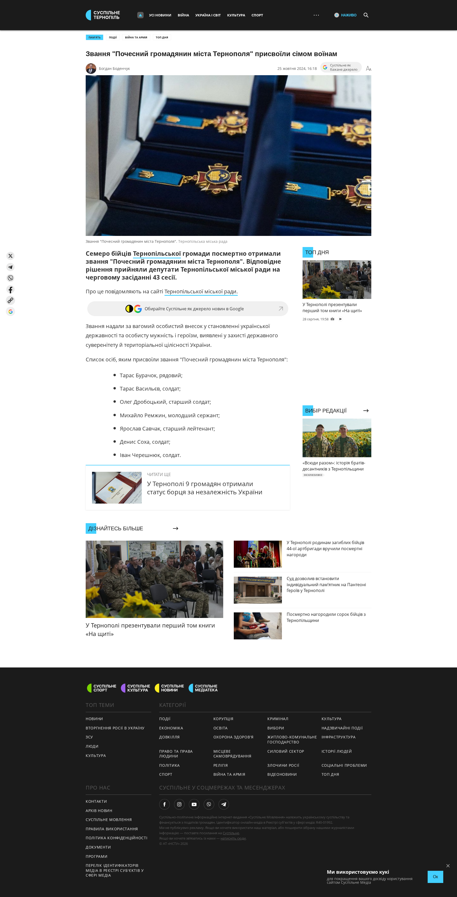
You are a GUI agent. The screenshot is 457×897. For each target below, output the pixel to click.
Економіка (171, 727)
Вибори (275, 727)
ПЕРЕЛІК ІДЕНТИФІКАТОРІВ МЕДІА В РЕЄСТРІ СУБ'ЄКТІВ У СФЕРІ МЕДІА (115, 870)
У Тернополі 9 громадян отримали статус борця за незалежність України (204, 487)
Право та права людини (176, 754)
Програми (97, 856)
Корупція (223, 718)
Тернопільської (157, 253)
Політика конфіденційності (117, 837)
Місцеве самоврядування (232, 754)
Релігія (220, 765)
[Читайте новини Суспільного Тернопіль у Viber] (209, 804)
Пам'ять (94, 37)
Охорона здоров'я (233, 736)
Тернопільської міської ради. (201, 291)
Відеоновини (282, 774)
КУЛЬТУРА (96, 755)
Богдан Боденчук (114, 68)
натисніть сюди (233, 838)
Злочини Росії (283, 765)
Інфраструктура (339, 736)
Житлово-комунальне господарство (292, 739)
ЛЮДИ (92, 746)
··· (316, 15)
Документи (98, 847)
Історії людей (337, 751)
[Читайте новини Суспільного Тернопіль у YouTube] (194, 804)
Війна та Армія (136, 37)
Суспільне (231, 833)
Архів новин (99, 810)
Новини (94, 718)
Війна (183, 15)
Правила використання (112, 828)
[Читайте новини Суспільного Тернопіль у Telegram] (223, 804)
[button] (10, 256)
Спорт (257, 15)
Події (113, 37)
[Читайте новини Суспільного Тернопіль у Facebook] (164, 804)
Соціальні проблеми (344, 765)
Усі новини (160, 15)
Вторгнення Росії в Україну (115, 727)
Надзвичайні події (342, 727)
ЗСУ (89, 736)
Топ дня (162, 37)
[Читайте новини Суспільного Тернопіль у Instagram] (179, 804)
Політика (169, 765)
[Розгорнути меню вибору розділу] (140, 15)
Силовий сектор (285, 751)
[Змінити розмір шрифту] (368, 68)
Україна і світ (208, 15)
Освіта (220, 727)
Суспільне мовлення (109, 819)
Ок (435, 876)
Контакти (96, 801)
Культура (236, 15)
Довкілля (169, 736)
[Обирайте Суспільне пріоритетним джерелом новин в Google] (10, 311)
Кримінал (278, 718)
